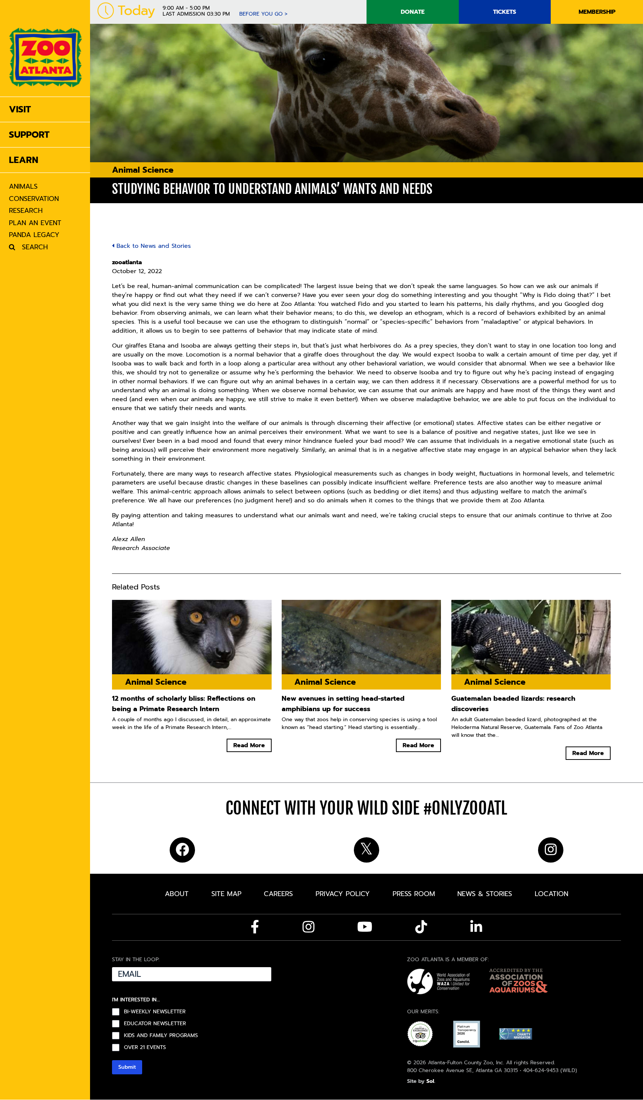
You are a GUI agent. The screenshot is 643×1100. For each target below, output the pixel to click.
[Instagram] (308, 927)
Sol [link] (430, 1081)
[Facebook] (255, 927)
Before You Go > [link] (263, 14)
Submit (127, 1067)
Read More (249, 745)
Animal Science (142, 170)
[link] (45, 48)
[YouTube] (364, 927)
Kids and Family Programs (161, 1035)
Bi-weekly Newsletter (155, 1012)
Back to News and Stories (152, 246)
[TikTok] (421, 927)
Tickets (504, 11)
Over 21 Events (145, 1047)
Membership (597, 11)
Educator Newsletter (155, 1023)
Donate (413, 11)
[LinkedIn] (476, 927)
